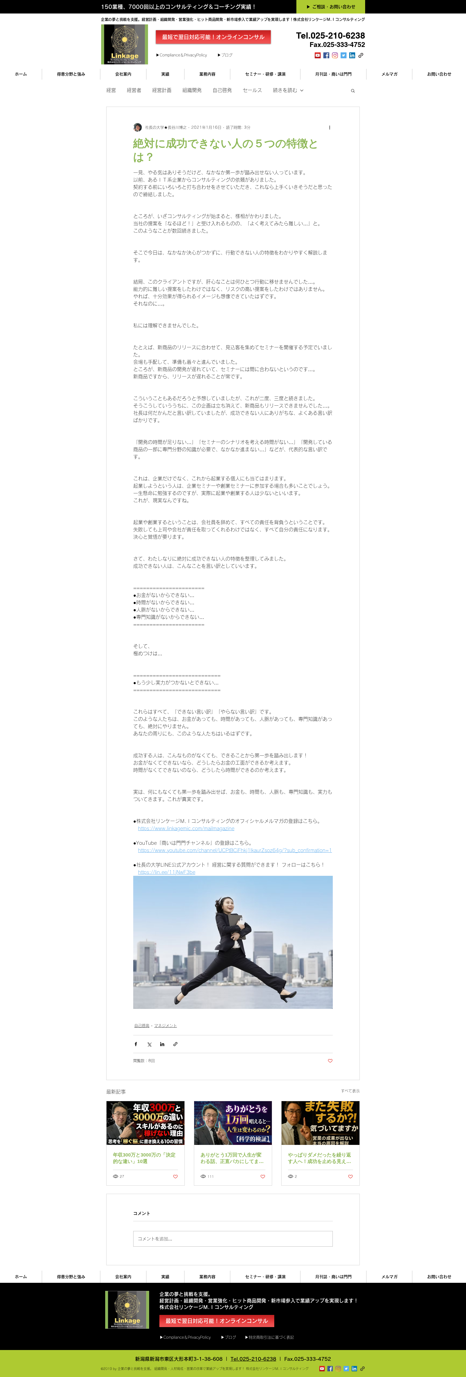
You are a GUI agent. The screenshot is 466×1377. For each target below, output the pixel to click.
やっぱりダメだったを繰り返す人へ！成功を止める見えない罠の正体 (319, 1158)
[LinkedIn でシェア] (162, 1044)
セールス (252, 90)
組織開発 (192, 90)
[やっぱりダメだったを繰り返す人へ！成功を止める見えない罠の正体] (320, 1123)
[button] (352, 90)
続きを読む (285, 90)
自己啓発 (222, 90)
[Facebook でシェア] (135, 1044)
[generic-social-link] (361, 55)
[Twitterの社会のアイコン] (344, 55)
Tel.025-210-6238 (253, 1358)
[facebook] (326, 55)
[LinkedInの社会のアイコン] (352, 55)
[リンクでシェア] (175, 1044)
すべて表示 (350, 1091)
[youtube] (318, 55)
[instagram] (335, 55)
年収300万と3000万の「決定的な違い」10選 (144, 1158)
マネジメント (165, 1025)
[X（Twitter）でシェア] (149, 1044)
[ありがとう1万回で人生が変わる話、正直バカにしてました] (233, 1123)
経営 (111, 90)
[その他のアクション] (329, 127)
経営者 (134, 90)
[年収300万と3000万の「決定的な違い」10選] (145, 1123)
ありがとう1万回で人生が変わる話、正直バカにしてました (232, 1158)
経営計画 (162, 90)
